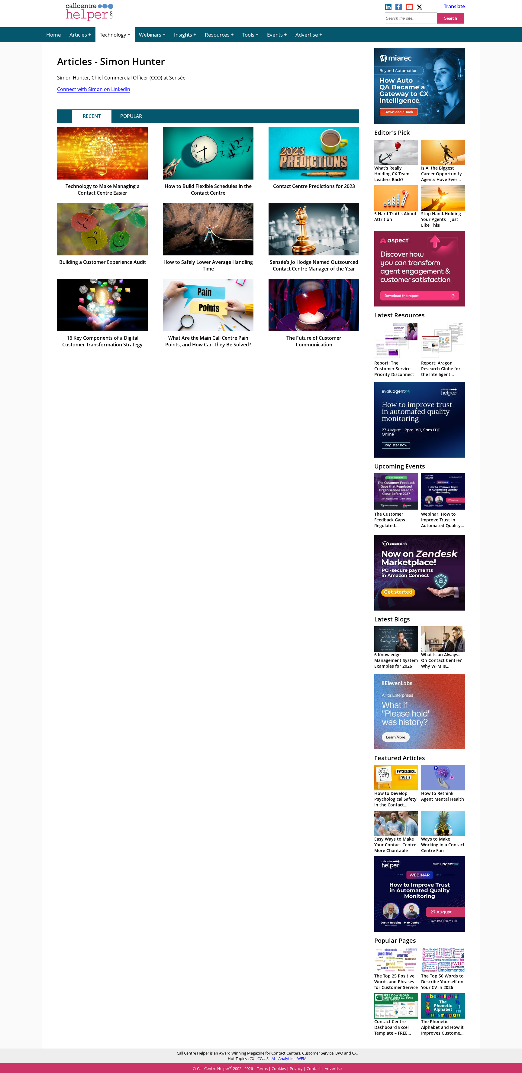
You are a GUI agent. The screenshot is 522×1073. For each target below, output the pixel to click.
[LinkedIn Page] (388, 8)
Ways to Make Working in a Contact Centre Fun (443, 844)
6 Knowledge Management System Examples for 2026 (396, 660)
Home (53, 34)
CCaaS (263, 1058)
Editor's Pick (392, 132)
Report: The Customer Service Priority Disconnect (394, 368)
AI (273, 1058)
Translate (454, 6)
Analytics (286, 1058)
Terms (262, 1068)
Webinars (150, 34)
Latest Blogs (392, 619)
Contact (314, 1068)
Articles (78, 34)
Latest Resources (399, 315)
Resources (217, 34)
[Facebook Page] (398, 8)
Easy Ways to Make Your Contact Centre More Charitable (395, 844)
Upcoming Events (399, 466)
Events (275, 34)
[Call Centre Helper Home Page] (89, 21)
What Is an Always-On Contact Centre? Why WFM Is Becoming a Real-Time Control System (442, 666)
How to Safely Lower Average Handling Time (208, 265)
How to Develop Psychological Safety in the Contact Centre (395, 801)
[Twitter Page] (420, 8)
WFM (302, 1058)
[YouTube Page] (409, 8)
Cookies (279, 1068)
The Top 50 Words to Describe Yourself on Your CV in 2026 (442, 981)
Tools (248, 34)
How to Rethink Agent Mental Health (442, 796)
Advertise (306, 34)
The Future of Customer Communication (313, 341)
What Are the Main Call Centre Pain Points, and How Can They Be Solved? (208, 341)
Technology (113, 34)
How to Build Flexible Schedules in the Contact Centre (208, 189)
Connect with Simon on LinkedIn (93, 89)
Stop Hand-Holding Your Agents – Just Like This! (441, 219)
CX (252, 1058)
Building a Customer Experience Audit (102, 262)
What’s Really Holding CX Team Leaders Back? (391, 173)
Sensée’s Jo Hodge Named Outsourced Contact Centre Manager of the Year (314, 265)
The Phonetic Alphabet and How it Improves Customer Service (442, 1030)
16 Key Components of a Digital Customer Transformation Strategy (102, 341)
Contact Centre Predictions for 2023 (314, 186)
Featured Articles (399, 758)
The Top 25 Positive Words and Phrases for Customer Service (396, 981)
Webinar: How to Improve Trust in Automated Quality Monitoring (441, 522)
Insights (183, 34)
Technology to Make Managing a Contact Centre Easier (103, 189)
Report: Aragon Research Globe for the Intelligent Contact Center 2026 (442, 371)
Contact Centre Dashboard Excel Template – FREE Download (391, 1030)
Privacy (296, 1068)
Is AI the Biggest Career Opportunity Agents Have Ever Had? (441, 176)
